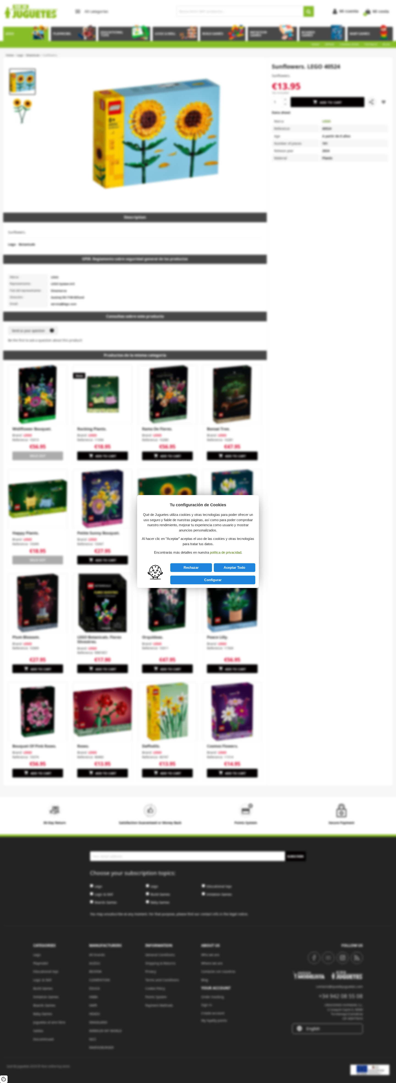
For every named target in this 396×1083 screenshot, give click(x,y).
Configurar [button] (213, 580)
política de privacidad (225, 552)
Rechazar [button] (191, 567)
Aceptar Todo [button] (234, 567)
